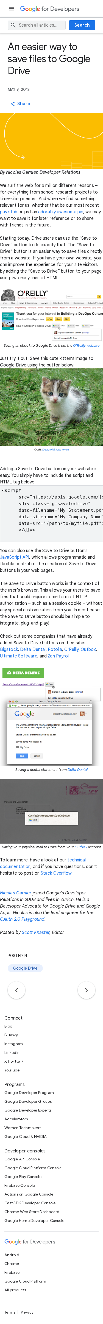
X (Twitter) (13, 1061)
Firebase (12, 1272)
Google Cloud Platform (25, 1281)
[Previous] (16, 990)
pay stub (8, 212)
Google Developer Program (29, 1092)
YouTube (12, 1070)
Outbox (88, 649)
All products (15, 1289)
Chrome (11, 1263)
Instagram (13, 1043)
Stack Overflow (56, 873)
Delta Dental (33, 649)
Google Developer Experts (27, 1110)
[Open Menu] (12, 8)
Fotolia (55, 649)
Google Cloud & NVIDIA (25, 1136)
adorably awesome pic (60, 212)
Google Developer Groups (28, 1101)
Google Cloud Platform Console (33, 1167)
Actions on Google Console (28, 1194)
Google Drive (25, 968)
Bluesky (11, 1034)
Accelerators (16, 1118)
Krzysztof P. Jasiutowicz (55, 449)
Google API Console (22, 1159)
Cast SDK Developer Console (30, 1202)
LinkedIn (12, 1052)
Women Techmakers (22, 1127)
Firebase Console (19, 1185)
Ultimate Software (18, 656)
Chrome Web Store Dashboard (32, 1211)
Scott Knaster (35, 932)
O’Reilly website (86, 345)
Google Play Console (22, 1176)
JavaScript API (14, 557)
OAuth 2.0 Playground (22, 919)
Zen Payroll (58, 656)
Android (11, 1254)
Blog (8, 1026)
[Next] (86, 990)
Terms (9, 1312)
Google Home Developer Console (34, 1220)
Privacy (27, 1312)
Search (82, 25)
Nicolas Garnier (16, 893)
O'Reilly (71, 649)
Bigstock (9, 649)
